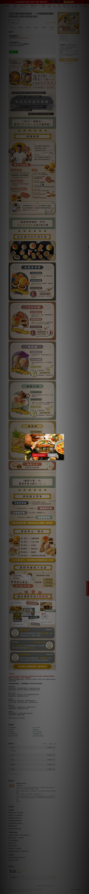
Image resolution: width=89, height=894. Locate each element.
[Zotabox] (63, 459)
